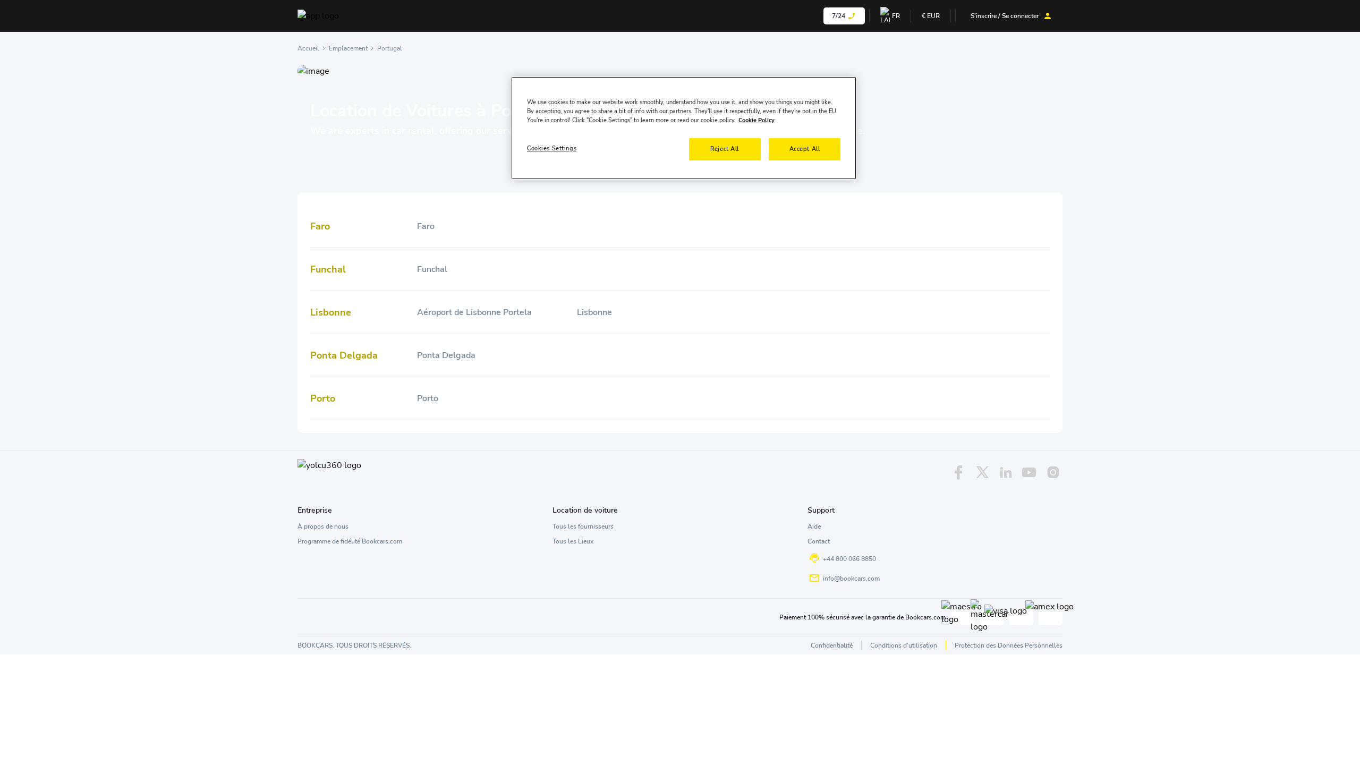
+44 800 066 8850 (849, 559)
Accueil (308, 48)
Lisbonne (594, 312)
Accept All (804, 148)
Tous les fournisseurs (583, 526)
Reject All (724, 148)
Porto (427, 398)
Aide (814, 526)
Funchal (432, 269)
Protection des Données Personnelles (1008, 645)
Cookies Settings (551, 148)
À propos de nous (323, 526)
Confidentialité (832, 645)
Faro (426, 226)
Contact (819, 541)
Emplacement (348, 48)
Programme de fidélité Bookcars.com (350, 541)
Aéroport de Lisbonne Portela (474, 312)
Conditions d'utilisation (903, 645)
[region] (683, 128)
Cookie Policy (756, 120)
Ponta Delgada (446, 355)
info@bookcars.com (851, 578)
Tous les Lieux (572, 541)
